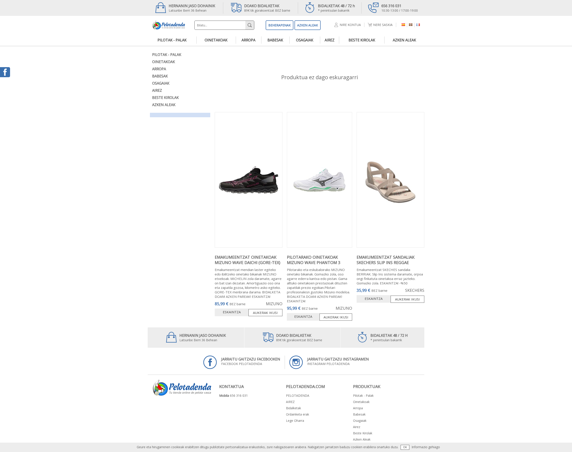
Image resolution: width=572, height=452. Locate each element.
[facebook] (5, 72)
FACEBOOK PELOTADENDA (250, 361)
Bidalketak (293, 408)
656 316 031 (239, 395)
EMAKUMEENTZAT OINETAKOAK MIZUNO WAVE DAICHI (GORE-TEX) (247, 259)
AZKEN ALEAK (307, 25)
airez (329, 40)
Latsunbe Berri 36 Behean (192, 8)
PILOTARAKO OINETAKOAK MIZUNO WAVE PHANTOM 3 (313, 259)
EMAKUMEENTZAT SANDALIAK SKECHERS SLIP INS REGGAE (385, 259)
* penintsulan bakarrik (336, 8)
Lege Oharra (295, 420)
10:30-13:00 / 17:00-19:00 (399, 8)
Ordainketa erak (297, 414)
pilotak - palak (172, 40)
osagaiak (304, 40)
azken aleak (404, 40)
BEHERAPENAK (279, 25)
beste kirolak (362, 40)
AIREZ (290, 402)
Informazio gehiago (426, 447)
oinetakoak (216, 40)
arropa (248, 40)
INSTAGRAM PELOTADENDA (338, 361)
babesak (275, 40)
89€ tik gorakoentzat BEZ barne (267, 8)
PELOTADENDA (297, 395)
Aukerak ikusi (265, 312)
